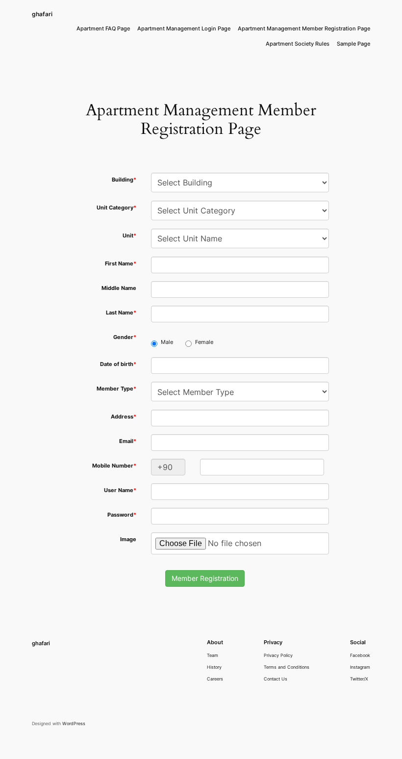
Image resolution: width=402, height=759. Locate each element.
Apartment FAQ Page (103, 29)
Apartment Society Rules (297, 44)
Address (123, 417)
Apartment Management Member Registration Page (304, 29)
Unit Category (116, 208)
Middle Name (118, 288)
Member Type (116, 389)
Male (167, 342)
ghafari (42, 14)
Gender (124, 337)
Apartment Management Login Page (183, 29)
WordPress (73, 723)
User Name (120, 490)
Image (128, 539)
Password (121, 515)
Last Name (121, 313)
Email (127, 441)
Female (204, 342)
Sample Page (353, 44)
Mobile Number (114, 466)
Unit (129, 236)
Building (124, 180)
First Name (120, 264)
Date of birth (118, 364)
